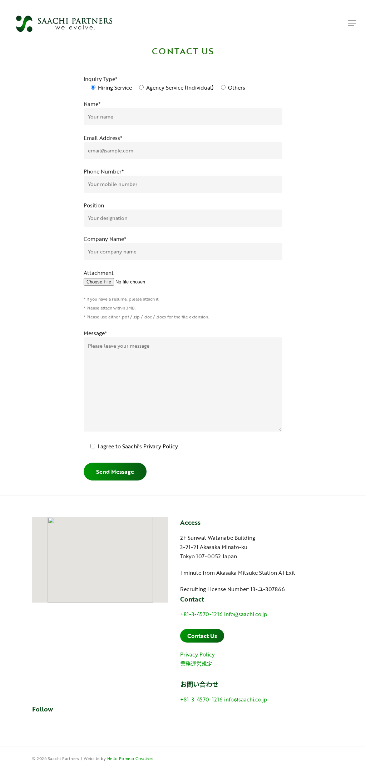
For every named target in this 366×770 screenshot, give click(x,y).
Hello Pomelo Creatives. (131, 758)
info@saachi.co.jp (245, 614)
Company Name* (105, 239)
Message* (95, 333)
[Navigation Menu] (352, 23)
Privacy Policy (160, 446)
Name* (92, 104)
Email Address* (103, 138)
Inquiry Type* (100, 79)
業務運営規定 (196, 664)
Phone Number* (104, 171)
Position (94, 205)
